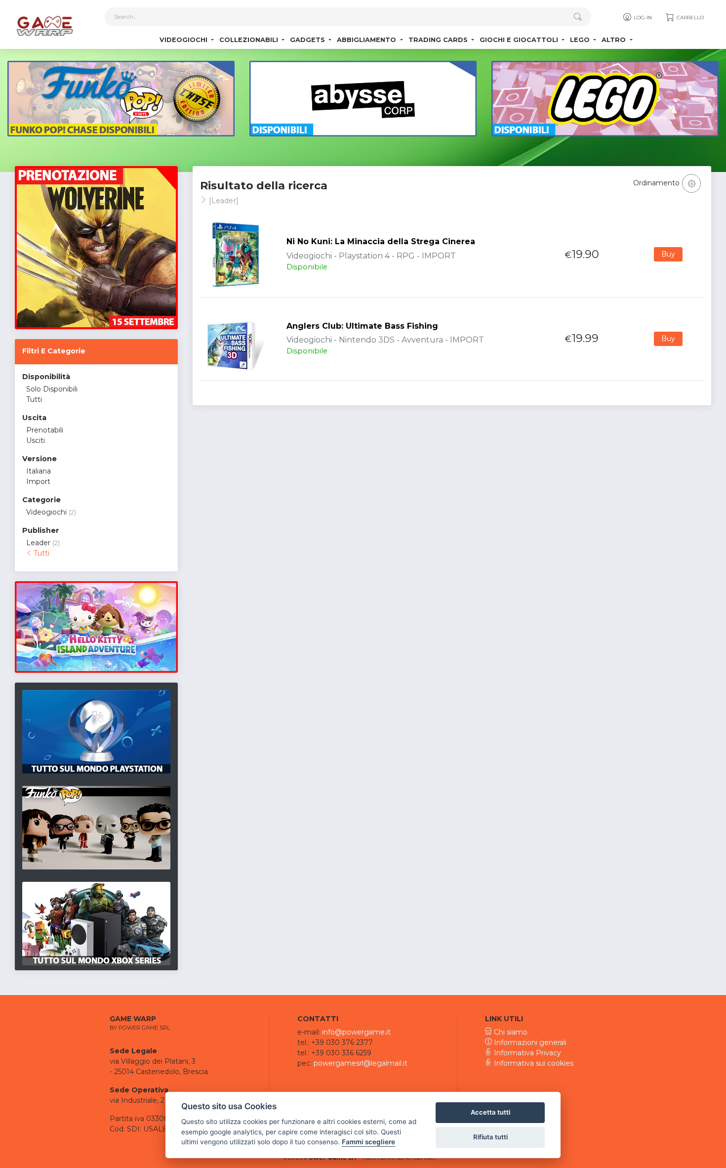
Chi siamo (509, 1032)
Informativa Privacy (526, 1052)
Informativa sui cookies (532, 1063)
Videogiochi (46, 512)
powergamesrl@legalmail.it (360, 1063)
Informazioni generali (529, 1042)
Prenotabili (44, 430)
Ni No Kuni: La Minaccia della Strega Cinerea (380, 241)
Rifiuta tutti (490, 1137)
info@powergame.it (356, 1032)
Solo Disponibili (52, 389)
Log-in (642, 17)
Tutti (34, 399)
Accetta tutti (490, 1112)
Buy (668, 254)
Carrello (689, 17)
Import (38, 481)
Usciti (35, 440)
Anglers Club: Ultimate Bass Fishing (362, 326)
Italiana (38, 471)
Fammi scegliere (368, 1142)
